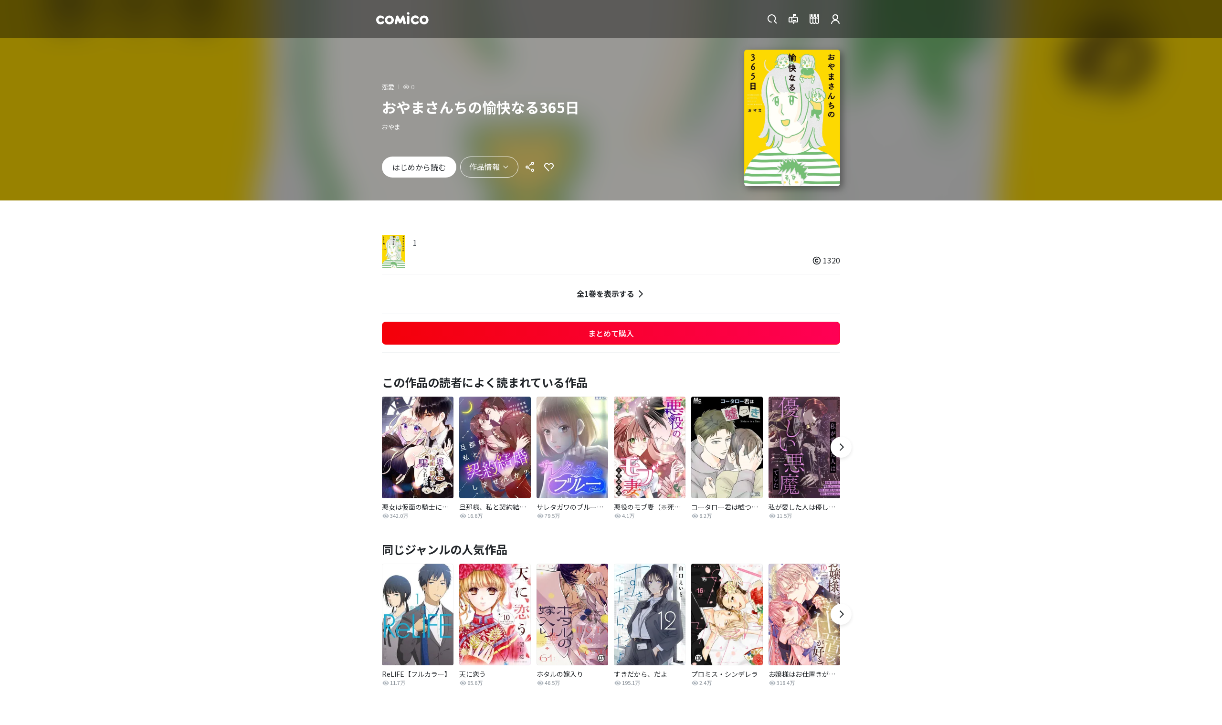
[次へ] (841, 447)
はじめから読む (419, 167)
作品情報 (484, 166)
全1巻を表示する (605, 293)
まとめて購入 (611, 333)
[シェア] (529, 167)
